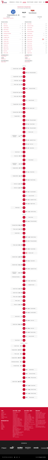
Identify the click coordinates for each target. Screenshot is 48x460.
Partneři (2, 415)
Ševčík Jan (5, 50)
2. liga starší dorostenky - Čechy (29, 417)
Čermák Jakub (29, 45)
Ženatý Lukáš (29, 39)
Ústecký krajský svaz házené (40, 416)
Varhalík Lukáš (6, 41)
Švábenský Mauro (6, 18)
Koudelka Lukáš (6, 37)
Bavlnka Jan (27, 56)
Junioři (2, 424)
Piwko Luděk (6, 52)
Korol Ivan (29, 50)
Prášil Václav (6, 25)
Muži (2, 422)
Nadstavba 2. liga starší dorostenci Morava (18, 435)
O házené (2, 412)
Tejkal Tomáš (29, 52)
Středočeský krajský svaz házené (41, 413)
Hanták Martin (6, 39)
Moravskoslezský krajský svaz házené (40, 424)
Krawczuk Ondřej (30, 25)
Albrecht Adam (6, 43)
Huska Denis (29, 23)
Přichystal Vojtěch (30, 31)
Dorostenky (3, 427)
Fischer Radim (29, 27)
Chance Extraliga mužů (16, 412)
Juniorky (2, 425)
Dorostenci (2, 426)
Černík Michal (29, 29)
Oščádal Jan (6, 45)
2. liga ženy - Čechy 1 (27, 414)
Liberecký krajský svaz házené (40, 417)
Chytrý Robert (29, 33)
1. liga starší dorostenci (16, 418)
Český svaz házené (4, 417)
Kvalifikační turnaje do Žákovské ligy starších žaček (29, 424)
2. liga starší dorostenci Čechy (17, 419)
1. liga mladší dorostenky (28, 419)
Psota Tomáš (29, 43)
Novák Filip (11, 18)
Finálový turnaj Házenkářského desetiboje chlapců (17, 433)
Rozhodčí (2, 416)
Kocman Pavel (27, 61)
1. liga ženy (26, 413)
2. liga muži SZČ (15, 415)
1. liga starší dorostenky (27, 416)
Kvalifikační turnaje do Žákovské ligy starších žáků (18, 426)
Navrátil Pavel (6, 35)
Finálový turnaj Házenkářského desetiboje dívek (28, 428)
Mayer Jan (5, 23)
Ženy (2, 423)
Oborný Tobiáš (29, 37)
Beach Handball (3, 414)
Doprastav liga (26, 412)
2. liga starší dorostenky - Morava (29, 418)
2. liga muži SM (15, 417)
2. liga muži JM (15, 416)
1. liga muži (14, 413)
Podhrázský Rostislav (7, 33)
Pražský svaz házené (39, 412)
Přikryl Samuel (29, 41)
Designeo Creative (42, 457)
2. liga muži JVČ (15, 414)
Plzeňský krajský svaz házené (40, 415)
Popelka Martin (6, 27)
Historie (2, 413)
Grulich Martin (3, 61)
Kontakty (2, 418)
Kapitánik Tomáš (30, 35)
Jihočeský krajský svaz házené (40, 414)
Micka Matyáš (6, 29)
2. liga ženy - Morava (27, 415)
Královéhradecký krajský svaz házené (40, 419)
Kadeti (2, 428)
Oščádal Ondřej (6, 31)
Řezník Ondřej (29, 47)
